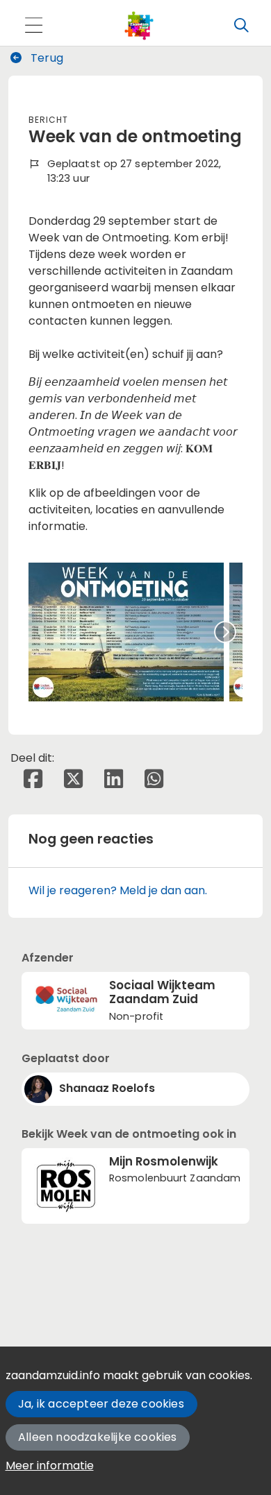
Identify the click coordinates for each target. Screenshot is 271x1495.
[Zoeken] (241, 25)
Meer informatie (50, 1465)
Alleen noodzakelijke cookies (97, 1437)
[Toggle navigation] (33, 26)
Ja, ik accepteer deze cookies (101, 1404)
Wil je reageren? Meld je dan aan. (117, 890)
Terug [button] (45, 58)
